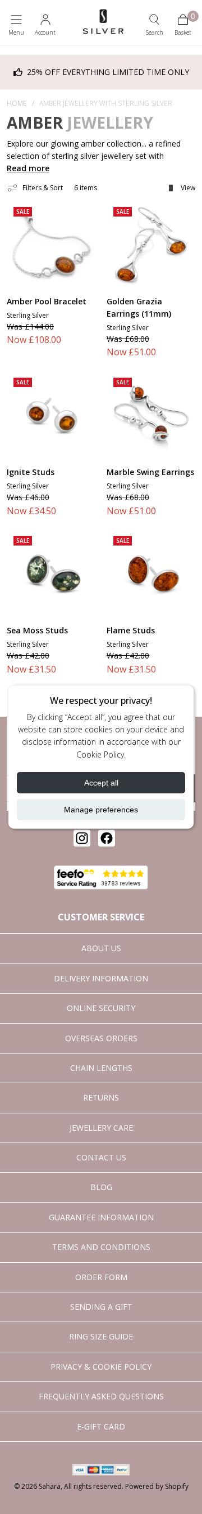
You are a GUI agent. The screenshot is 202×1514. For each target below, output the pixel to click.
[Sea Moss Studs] (51, 573)
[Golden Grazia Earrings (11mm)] (151, 244)
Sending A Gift (101, 1306)
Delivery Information (101, 978)
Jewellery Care (101, 1127)
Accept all (101, 782)
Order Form (101, 1277)
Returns (101, 1097)
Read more (28, 168)
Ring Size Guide (101, 1336)
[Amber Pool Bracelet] (51, 244)
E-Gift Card (101, 1426)
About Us (101, 948)
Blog (101, 1187)
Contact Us (101, 1157)
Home (17, 103)
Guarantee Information (101, 1217)
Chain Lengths (101, 1067)
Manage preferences (101, 809)
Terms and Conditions (101, 1247)
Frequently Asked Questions (101, 1396)
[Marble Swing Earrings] (151, 415)
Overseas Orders (101, 1038)
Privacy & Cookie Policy (101, 1366)
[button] (16, 24)
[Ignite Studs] (51, 415)
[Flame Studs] (151, 573)
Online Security (101, 1008)
